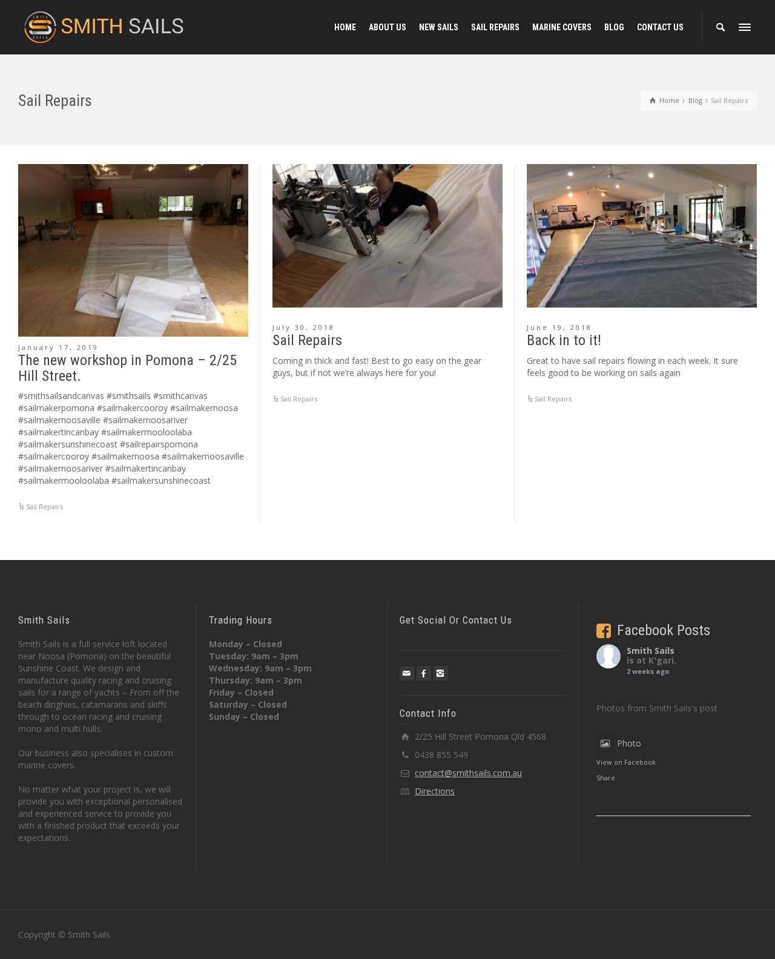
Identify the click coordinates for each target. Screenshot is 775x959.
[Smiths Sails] (103, 26)
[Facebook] (424, 673)
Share (605, 777)
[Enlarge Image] (133, 250)
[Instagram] (441, 673)
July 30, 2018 (303, 327)
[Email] (407, 673)
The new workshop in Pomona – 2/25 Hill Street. (127, 368)
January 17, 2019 (58, 347)
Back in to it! (564, 340)
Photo (629, 743)
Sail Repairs (44, 506)
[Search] (720, 27)
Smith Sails (650, 650)
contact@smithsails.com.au (468, 773)
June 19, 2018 (559, 327)
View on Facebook (626, 761)
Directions (435, 791)
